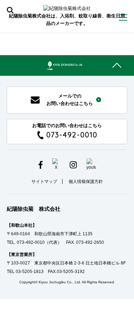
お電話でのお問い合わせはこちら (67, 131)
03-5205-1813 (30, 271)
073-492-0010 (31, 242)
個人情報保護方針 (86, 181)
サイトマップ (44, 181)
